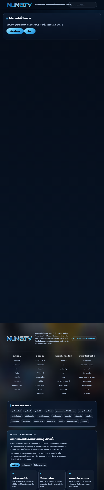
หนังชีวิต (64, 361)
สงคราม (87, 393)
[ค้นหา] (71, 5)
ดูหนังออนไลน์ (16, 411)
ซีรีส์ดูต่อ (51, 5)
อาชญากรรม (63, 385)
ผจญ (63, 373)
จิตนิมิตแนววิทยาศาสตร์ (87, 377)
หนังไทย (89, 416)
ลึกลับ (64, 393)
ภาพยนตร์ (17, 365)
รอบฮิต (40, 5)
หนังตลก (84, 421)
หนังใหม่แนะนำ (40, 385)
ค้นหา (30, 31)
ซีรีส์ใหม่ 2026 (40, 361)
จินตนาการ (87, 361)
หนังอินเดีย (40, 393)
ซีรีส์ (16, 369)
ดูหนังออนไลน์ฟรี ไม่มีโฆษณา (65, 411)
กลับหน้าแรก (15, 31)
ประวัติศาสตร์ (87, 385)
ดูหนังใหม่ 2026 (17, 385)
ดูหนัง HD (38, 411)
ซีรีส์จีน (40, 381)
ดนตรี (87, 389)
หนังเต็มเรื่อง (45, 5)
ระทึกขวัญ (63, 369)
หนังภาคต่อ (17, 381)
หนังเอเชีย (17, 389)
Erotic (40, 389)
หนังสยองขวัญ (72, 421)
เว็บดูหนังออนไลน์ (85, 411)
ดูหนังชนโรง (40, 377)
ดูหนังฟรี (28, 411)
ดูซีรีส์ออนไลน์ (29, 416)
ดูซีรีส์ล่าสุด (26, 465)
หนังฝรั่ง (17, 377)
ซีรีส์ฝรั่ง (40, 369)
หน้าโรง (36, 5)
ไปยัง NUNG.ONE (40, 465)
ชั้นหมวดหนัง (56, 5)
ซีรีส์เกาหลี (40, 373)
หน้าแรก (17, 361)
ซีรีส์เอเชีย (40, 365)
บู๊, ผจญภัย (87, 373)
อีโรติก (17, 373)
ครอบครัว (87, 369)
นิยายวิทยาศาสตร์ (63, 381)
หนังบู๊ (61, 421)
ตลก (63, 377)
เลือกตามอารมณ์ (63, 5)
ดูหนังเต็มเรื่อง (16, 416)
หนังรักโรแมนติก (87, 365)
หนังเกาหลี (15, 421)
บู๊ (63, 365)
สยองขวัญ (63, 389)
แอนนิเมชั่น (87, 381)
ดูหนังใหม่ (49, 411)
